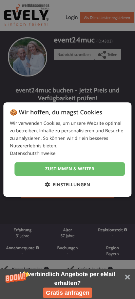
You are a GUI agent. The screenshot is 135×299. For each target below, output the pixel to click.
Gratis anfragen (67, 293)
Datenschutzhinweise (32, 154)
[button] (67, 284)
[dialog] (67, 149)
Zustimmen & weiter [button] (69, 169)
